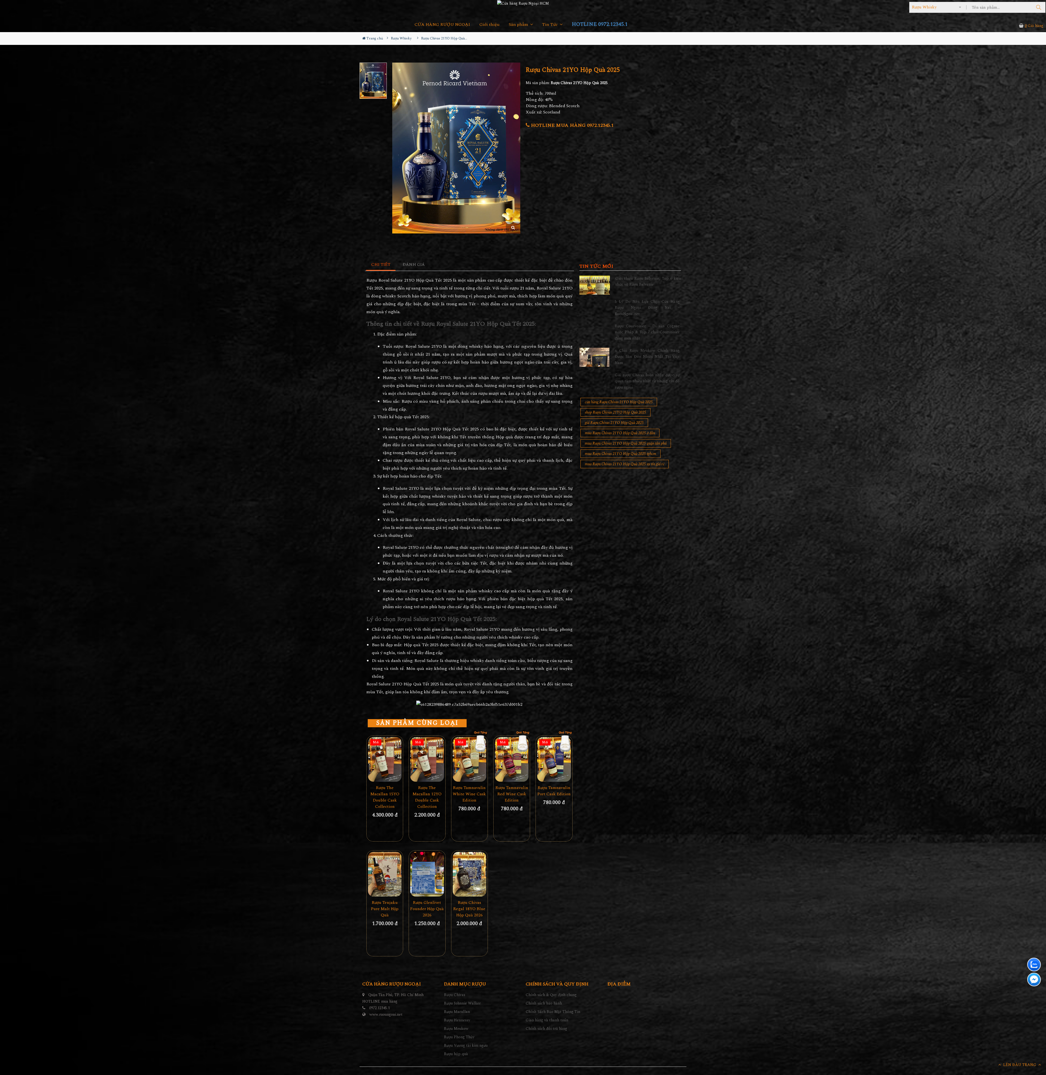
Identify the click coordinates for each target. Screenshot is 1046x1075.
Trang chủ (374, 38)
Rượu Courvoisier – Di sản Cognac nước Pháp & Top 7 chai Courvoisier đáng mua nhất (647, 332)
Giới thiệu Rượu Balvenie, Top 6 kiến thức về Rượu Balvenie (648, 281)
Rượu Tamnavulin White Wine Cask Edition (469, 794)
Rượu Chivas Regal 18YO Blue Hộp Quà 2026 (469, 909)
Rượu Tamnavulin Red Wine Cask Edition (511, 794)
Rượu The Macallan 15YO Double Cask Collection (384, 797)
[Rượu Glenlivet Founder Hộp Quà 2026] (427, 874)
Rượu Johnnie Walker (462, 1003)
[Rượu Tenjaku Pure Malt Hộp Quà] (385, 874)
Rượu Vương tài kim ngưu (466, 1045)
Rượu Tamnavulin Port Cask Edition (554, 791)
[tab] (381, 265)
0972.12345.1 (379, 1008)
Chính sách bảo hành (544, 1003)
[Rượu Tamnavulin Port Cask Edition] (554, 759)
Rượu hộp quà (456, 1054)
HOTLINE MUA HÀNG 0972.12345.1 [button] (572, 125)
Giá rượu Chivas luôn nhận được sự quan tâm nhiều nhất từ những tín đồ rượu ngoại (647, 381)
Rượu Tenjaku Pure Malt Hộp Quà (385, 909)
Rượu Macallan (457, 1012)
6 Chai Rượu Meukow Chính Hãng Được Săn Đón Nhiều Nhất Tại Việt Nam (647, 357)
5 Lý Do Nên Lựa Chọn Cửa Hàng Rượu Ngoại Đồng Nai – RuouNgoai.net (647, 308)
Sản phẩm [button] (519, 24)
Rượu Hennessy (457, 1020)
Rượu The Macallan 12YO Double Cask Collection (427, 797)
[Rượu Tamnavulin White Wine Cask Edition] (469, 759)
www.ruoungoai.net (386, 1014)
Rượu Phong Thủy (459, 1037)
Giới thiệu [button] (489, 24)
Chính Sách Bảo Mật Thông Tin (553, 1012)
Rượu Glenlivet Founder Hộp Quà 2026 (427, 909)
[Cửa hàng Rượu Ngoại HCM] (523, 3)
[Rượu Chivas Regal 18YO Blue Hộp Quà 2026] (469, 874)
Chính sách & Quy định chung (551, 995)
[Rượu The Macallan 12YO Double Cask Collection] (427, 759)
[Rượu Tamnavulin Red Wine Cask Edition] (511, 759)
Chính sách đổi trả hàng (546, 1028)
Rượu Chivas (454, 995)
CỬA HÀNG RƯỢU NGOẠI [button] (442, 24)
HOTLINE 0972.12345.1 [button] (600, 24)
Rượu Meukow (456, 1028)
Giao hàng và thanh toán (547, 1020)
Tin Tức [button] (550, 24)
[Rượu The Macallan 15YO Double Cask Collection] (385, 759)
